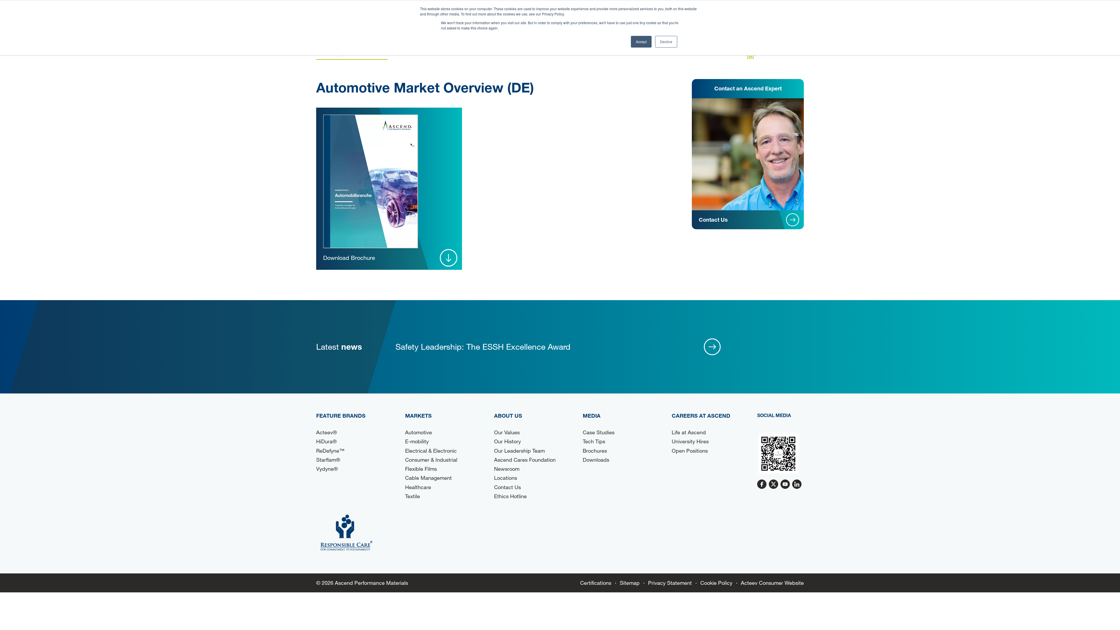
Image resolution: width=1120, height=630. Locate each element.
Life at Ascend (689, 432)
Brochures (595, 450)
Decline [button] (666, 41)
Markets (418, 415)
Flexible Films (421, 469)
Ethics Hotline (510, 496)
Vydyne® (327, 469)
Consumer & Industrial (431, 459)
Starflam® (328, 459)
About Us (508, 415)
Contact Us (507, 487)
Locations (505, 478)
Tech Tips (594, 441)
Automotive (418, 432)
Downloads (596, 459)
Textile (412, 496)
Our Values (507, 432)
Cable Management (428, 478)
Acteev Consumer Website (772, 583)
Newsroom (506, 469)
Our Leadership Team (519, 450)
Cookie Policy (716, 583)
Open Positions (690, 450)
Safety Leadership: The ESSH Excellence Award (483, 346)
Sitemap (630, 583)
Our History (507, 441)
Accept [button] (641, 41)
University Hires (690, 441)
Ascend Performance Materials (371, 583)
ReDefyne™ (330, 450)
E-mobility (417, 441)
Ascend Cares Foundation (525, 459)
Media (592, 415)
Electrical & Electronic (431, 450)
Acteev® (326, 432)
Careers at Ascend (701, 415)
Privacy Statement (670, 583)
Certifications (595, 583)
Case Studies (599, 432)
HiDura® (326, 441)
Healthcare (418, 487)
